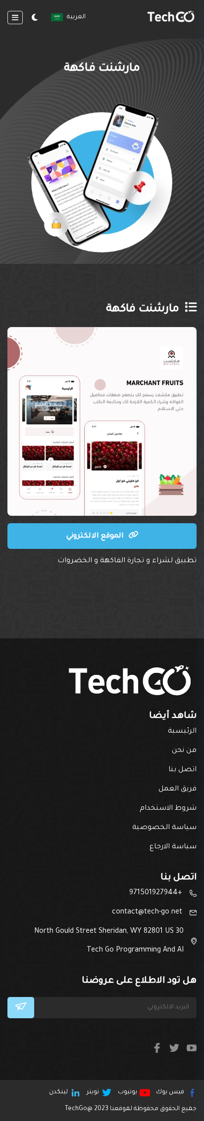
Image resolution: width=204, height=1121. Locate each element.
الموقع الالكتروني (96, 536)
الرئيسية (182, 732)
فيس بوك (170, 1092)
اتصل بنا (182, 770)
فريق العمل (177, 789)
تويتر (93, 1092)
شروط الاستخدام (168, 809)
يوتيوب (127, 1092)
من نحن (184, 751)
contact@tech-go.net (147, 912)
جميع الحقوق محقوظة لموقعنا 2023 (131, 1109)
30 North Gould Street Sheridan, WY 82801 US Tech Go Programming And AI (109, 941)
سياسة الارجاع (173, 847)
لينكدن (58, 1092)
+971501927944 (155, 893)
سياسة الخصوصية (164, 828)
